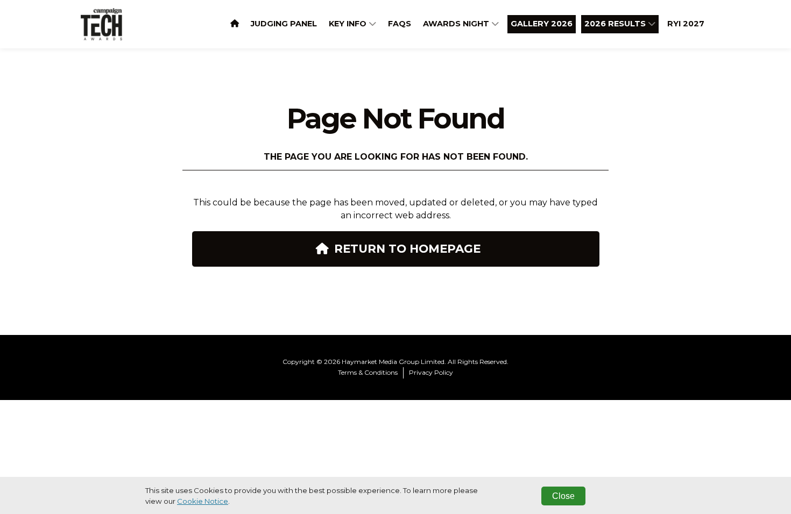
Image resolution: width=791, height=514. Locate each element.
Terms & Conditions (368, 372)
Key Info (349, 23)
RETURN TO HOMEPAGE (407, 248)
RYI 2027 (685, 23)
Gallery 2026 (542, 23)
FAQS (399, 23)
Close (563, 496)
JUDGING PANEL (284, 23)
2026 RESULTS (616, 23)
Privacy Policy (431, 372)
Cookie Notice (202, 501)
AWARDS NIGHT (457, 23)
